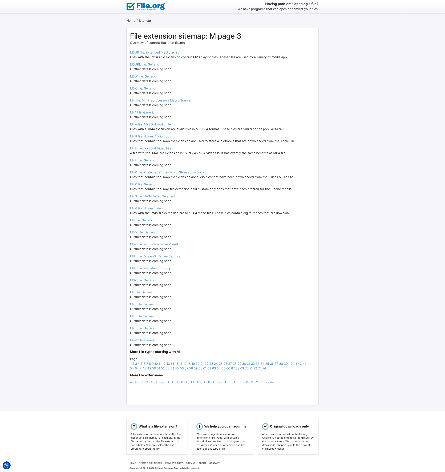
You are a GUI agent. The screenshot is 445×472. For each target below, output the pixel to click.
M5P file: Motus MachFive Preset (154, 244)
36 (272, 363)
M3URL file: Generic (144, 64)
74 (264, 368)
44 (310, 363)
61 (205, 368)
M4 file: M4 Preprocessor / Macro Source (160, 100)
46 (135, 368)
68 (237, 368)
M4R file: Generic (142, 184)
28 (235, 363)
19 (193, 363)
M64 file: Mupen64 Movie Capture (155, 256)
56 (182, 368)
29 (239, 363)
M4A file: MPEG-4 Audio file (150, 124)
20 (198, 363)
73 (260, 368)
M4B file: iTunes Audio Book (150, 136)
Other (270, 382)
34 (262, 363)
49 (149, 368)
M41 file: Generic (142, 112)
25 (221, 363)
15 (176, 363)
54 (172, 368)
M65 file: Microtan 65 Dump (150, 268)
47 (139, 368)
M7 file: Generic (141, 292)
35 (267, 363)
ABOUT (202, 463)
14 (172, 363)
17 (185, 363)
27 (230, 363)
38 (281, 363)
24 (216, 363)
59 (196, 368)
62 (209, 368)
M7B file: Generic (142, 328)
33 (258, 363)
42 (300, 363)
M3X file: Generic (142, 88)
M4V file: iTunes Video (146, 208)
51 (158, 368)
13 (168, 363)
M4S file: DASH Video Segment (152, 196)
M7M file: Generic (143, 340)
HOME (133, 463)
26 (225, 363)
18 (189, 363)
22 (206, 363)
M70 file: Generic (142, 304)
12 (164, 363)
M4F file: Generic (142, 160)
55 (177, 368)
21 (202, 363)
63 (214, 368)
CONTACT (214, 463)
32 (253, 363)
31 (248, 363)
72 (255, 368)
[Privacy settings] (7, 465)
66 (228, 368)
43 (305, 363)
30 (244, 363)
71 (251, 368)
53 (167, 368)
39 (286, 363)
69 (242, 368)
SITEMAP (190, 463)
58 (191, 368)
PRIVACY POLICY (174, 463)
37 (276, 363)
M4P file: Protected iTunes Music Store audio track (167, 172)
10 (156, 363)
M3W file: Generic (143, 76)
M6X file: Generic (142, 280)
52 (163, 368)
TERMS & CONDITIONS (150, 463)
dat (133, 445)
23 (211, 363)
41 (295, 363)
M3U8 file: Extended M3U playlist (154, 52)
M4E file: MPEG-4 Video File (150, 148)
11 (160, 363)
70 (247, 368)
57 (186, 368)
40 (291, 363)
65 (223, 368)
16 (181, 363)
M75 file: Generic (142, 316)
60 (200, 368)
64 (219, 368)
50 (154, 368)
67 (233, 368)
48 (144, 368)
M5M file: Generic (143, 232)
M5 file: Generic (141, 220)
